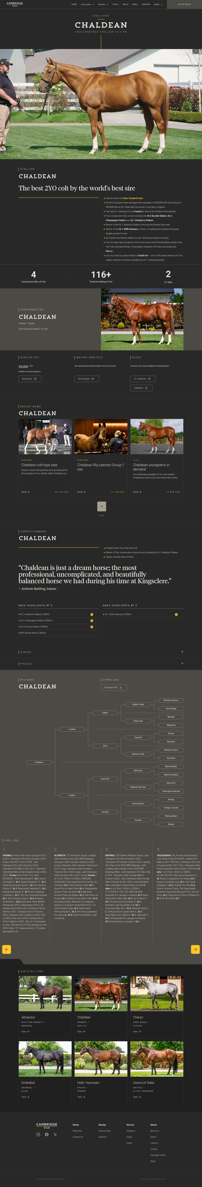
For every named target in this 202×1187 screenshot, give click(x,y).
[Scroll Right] (195, 949)
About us (154, 1131)
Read (25, 492)
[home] (11, 4)
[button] (87, 4)
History (153, 1149)
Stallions (131, 1131)
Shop (152, 1161)
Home (74, 4)
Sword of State (143, 1083)
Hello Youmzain (88, 1083)
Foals (115, 4)
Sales (125, 4)
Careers (146, 4)
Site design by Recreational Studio (153, 1179)
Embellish (28, 1083)
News (135, 4)
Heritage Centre (158, 1155)
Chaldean (84, 1017)
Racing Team (105, 1131)
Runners (102, 1137)
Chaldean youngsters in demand (151, 467)
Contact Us (78, 1137)
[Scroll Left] (6, 949)
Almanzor (28, 1017)
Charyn (138, 1017)
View (25, 1031)
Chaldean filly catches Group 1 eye (100, 467)
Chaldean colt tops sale (39, 465)
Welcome (77, 1131)
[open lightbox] (94, 614)
